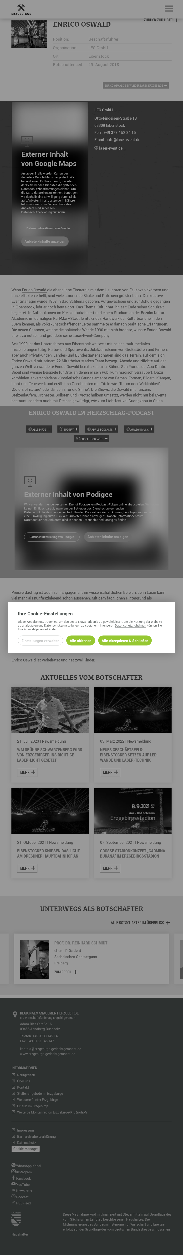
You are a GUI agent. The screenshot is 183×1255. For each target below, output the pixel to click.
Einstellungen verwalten (40, 640)
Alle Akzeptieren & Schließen (125, 640)
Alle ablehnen (80, 640)
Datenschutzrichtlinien (130, 625)
